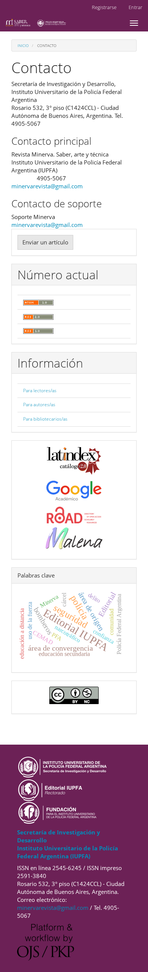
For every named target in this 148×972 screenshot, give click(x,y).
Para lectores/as (40, 390)
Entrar (135, 7)
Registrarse (104, 7)
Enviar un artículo (45, 242)
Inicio (23, 45)
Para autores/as (39, 404)
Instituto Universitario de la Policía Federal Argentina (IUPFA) (67, 852)
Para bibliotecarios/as (45, 419)
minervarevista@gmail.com (47, 186)
